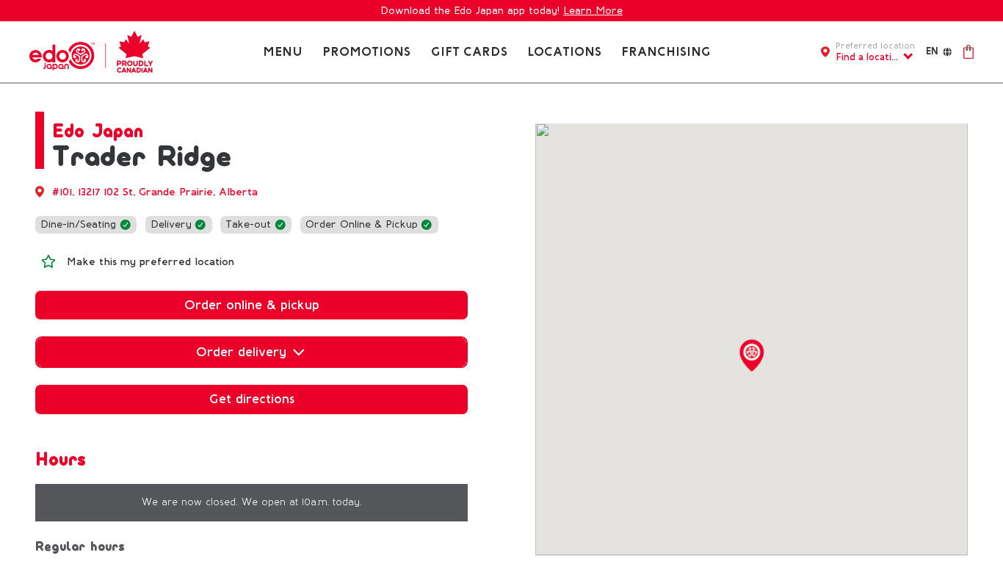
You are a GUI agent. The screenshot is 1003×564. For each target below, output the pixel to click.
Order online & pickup (251, 304)
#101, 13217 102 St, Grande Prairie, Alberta (155, 192)
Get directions (251, 398)
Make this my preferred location (150, 262)
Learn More (593, 10)
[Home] (91, 51)
